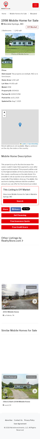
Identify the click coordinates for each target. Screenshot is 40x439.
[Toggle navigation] (35, 5)
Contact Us (18, 420)
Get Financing (20, 215)
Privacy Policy (29, 420)
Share (5, 209)
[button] (20, 44)
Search (20, 201)
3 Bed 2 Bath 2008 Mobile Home (16, 402)
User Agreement (20, 424)
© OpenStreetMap (32, 144)
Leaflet (23, 144)
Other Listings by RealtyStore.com (11, 239)
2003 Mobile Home (11, 312)
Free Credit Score (20, 227)
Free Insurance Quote (20, 221)
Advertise (8, 420)
